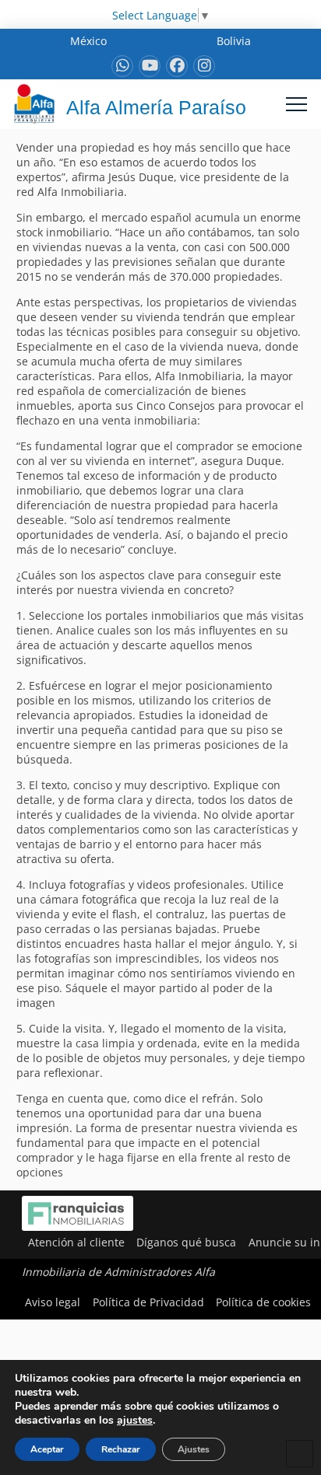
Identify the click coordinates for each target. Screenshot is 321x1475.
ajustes (135, 1421)
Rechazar (120, 1449)
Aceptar (47, 1449)
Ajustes (194, 1449)
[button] (296, 103)
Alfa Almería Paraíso (156, 107)
